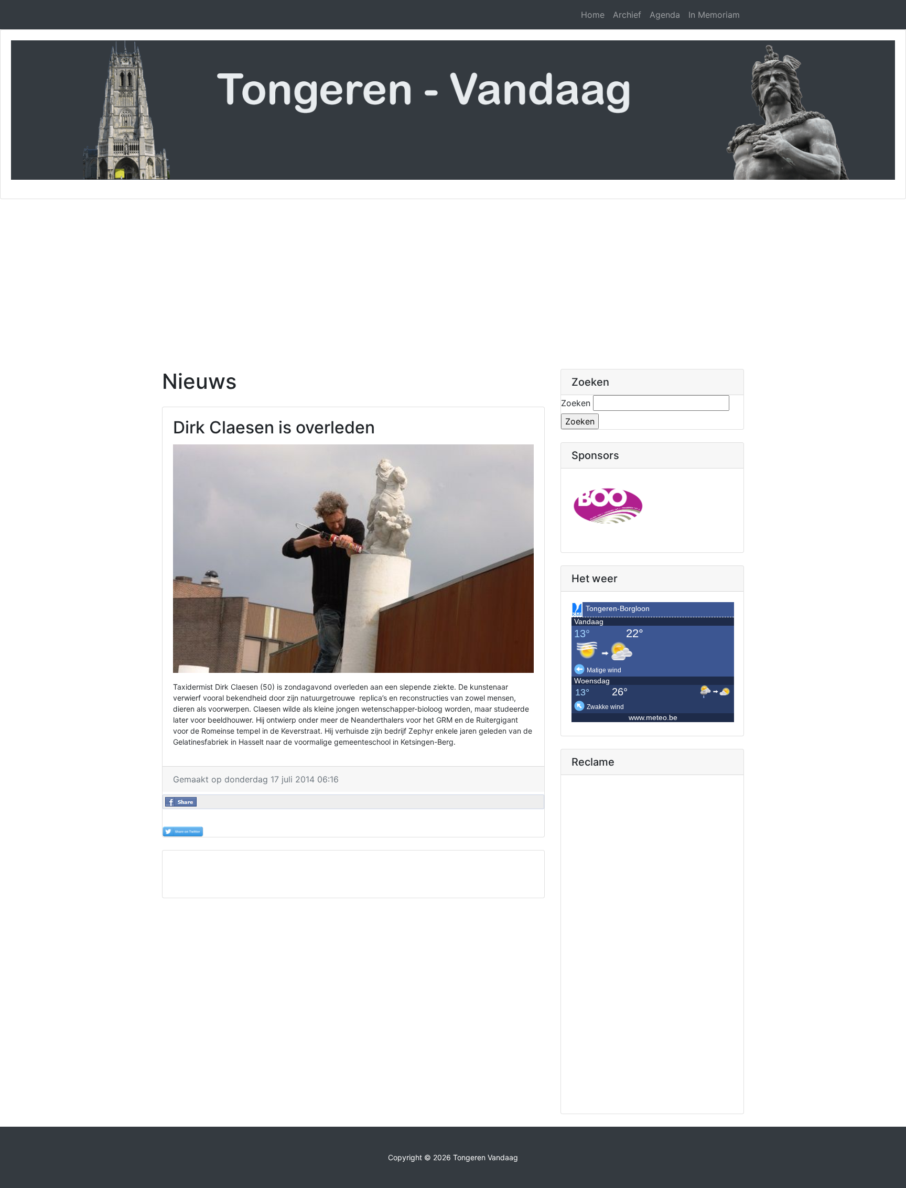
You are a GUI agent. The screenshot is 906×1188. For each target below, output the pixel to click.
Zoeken (575, 403)
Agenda (665, 14)
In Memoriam (714, 14)
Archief (627, 14)
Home (593, 14)
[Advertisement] (453, 277)
